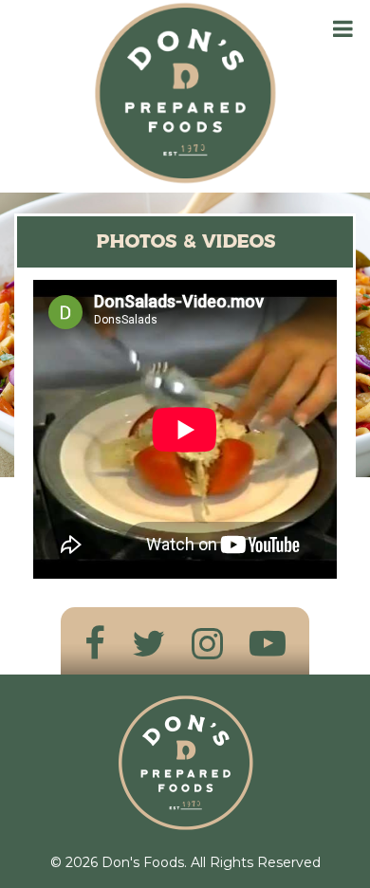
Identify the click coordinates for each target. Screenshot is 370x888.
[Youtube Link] (267, 644)
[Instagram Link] (207, 644)
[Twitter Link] (148, 644)
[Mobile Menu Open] (343, 29)
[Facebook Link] (95, 644)
